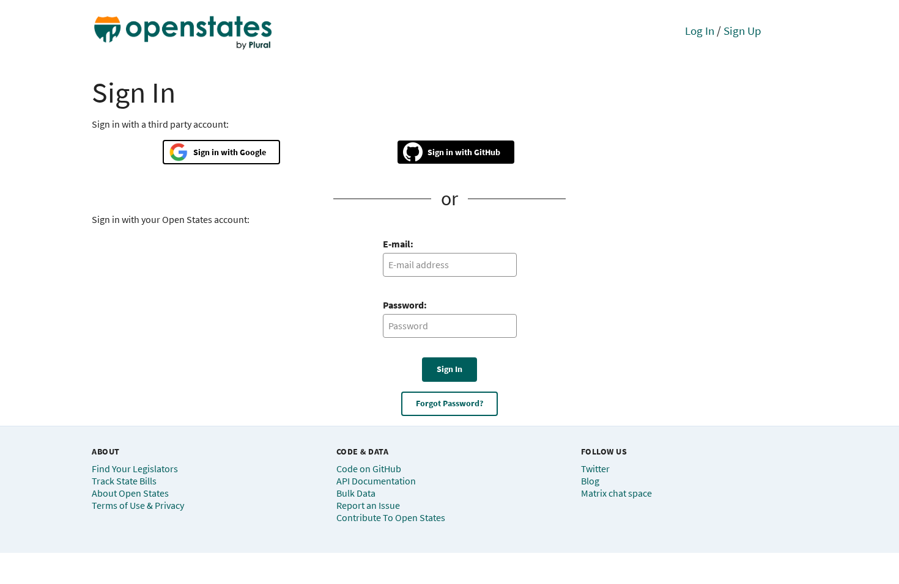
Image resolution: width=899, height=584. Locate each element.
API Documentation (376, 481)
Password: (405, 305)
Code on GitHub (368, 468)
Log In (699, 30)
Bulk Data (356, 493)
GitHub (487, 152)
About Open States (130, 493)
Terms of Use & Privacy (138, 505)
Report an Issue (368, 505)
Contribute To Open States (390, 517)
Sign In (449, 368)
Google (253, 152)
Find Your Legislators (135, 468)
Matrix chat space (616, 493)
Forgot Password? (449, 403)
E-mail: (398, 244)
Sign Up (742, 30)
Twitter (595, 468)
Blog (590, 481)
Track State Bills (124, 481)
